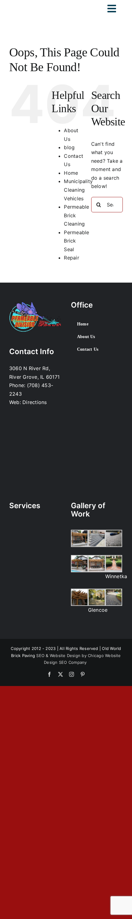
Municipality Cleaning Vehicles (78, 189)
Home (71, 173)
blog (69, 147)
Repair (71, 258)
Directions (34, 402)
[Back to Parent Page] (35, 521)
